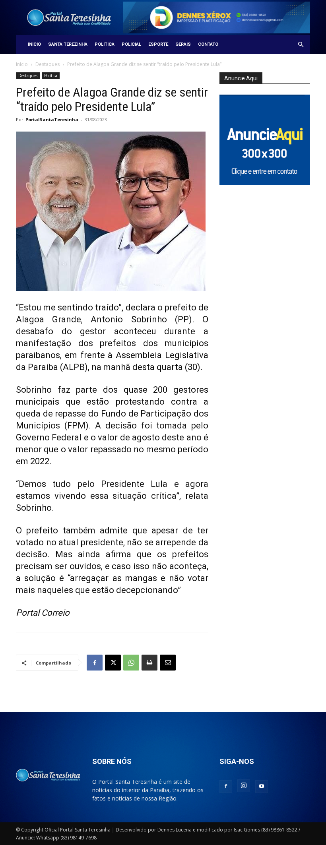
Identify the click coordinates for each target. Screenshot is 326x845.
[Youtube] (261, 786)
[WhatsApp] (131, 663)
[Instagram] (243, 785)
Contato (208, 44)
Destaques (47, 64)
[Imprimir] (149, 663)
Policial (131, 44)
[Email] (168, 663)
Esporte (158, 44)
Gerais (183, 44)
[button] (300, 44)
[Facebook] (95, 663)
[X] (113, 663)
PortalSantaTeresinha (51, 119)
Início (34, 44)
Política (104, 44)
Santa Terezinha (67, 44)
